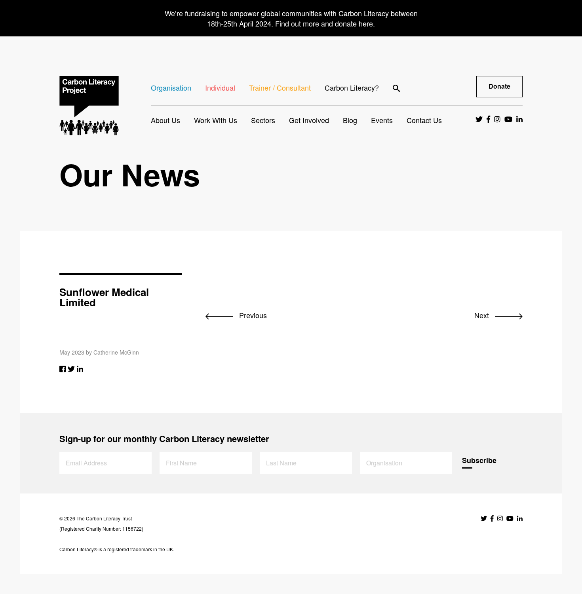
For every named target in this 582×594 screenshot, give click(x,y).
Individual (220, 87)
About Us (165, 120)
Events (382, 120)
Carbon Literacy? (352, 87)
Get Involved (309, 120)
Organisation (171, 87)
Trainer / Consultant (280, 87)
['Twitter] (71, 368)
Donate (499, 86)
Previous (252, 315)
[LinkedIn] (80, 368)
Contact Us (424, 120)
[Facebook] (62, 368)
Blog (350, 120)
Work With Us (215, 120)
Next (482, 315)
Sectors (263, 120)
